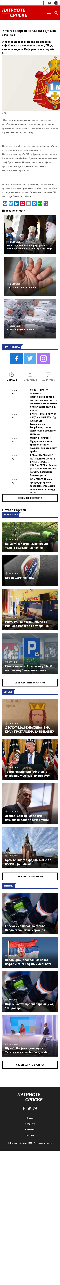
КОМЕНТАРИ (48, 380)
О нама (30, 1118)
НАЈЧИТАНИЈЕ (30, 380)
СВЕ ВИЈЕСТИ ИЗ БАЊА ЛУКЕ (30, 682)
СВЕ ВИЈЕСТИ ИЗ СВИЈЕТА (30, 876)
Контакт (30, 1135)
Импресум (30, 1123)
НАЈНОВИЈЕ (11, 380)
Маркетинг (30, 1129)
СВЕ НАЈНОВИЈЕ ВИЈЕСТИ (30, 498)
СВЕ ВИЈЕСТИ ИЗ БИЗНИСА (30, 1064)
